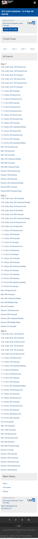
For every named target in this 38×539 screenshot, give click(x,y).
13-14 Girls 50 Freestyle (9, 286)
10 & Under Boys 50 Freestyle (12, 75)
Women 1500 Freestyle (9, 458)
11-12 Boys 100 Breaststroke (12, 230)
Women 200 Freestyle (9, 179)
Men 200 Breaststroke (9, 438)
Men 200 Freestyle (8, 155)
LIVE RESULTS (6, 508)
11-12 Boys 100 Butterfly (10, 234)
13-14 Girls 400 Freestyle (10, 418)
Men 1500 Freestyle (8, 430)
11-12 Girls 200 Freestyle (10, 382)
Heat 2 (14, 49)
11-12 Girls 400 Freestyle (10, 103)
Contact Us (4, 536)
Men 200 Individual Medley (11, 159)
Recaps (5, 491)
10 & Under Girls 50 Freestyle (12, 87)
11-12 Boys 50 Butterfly (10, 370)
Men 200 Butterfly (7, 442)
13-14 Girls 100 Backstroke (11, 131)
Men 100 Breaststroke (9, 147)
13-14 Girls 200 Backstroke (11, 414)
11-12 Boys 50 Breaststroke (11, 99)
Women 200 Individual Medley (12, 183)
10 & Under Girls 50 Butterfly (11, 226)
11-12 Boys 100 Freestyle (10, 362)
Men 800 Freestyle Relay (10, 167)
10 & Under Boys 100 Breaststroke (14, 71)
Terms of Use (15, 536)
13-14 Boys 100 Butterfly (10, 394)
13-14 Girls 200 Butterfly (10, 278)
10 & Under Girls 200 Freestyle (12, 214)
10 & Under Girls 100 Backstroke (13, 79)
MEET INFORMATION (9, 506)
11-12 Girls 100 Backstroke (11, 374)
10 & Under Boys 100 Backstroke (13, 67)
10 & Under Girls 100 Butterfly (12, 346)
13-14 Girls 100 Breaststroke (11, 406)
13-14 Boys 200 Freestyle (10, 123)
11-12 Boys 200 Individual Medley (13, 366)
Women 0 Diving (7, 450)
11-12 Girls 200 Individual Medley (13, 386)
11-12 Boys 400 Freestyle (10, 91)
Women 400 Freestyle (9, 314)
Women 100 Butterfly (9, 175)
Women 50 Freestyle (8, 326)
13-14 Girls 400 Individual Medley (13, 282)
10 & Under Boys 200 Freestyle (12, 198)
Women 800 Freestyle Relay (11, 191)
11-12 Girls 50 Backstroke (10, 107)
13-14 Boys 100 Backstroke (11, 115)
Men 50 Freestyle (7, 306)
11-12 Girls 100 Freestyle (10, 378)
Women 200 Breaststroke (10, 466)
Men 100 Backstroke (8, 290)
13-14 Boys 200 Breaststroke (12, 119)
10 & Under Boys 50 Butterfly (12, 210)
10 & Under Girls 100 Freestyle (12, 350)
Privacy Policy (26, 536)
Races (5, 483)
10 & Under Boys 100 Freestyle (12, 338)
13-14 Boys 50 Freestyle (10, 270)
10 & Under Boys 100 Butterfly (12, 334)
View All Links (10, 29)
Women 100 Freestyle (9, 454)
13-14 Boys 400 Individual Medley (13, 266)
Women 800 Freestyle (9, 187)
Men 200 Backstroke (8, 434)
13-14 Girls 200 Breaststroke (11, 135)
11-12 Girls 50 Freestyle (9, 254)
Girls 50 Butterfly (7, 422)
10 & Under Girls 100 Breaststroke (14, 83)
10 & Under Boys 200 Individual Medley (15, 202)
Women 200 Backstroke (10, 462)
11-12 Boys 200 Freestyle (10, 238)
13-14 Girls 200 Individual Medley (13, 143)
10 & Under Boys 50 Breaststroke (13, 206)
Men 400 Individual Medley (11, 298)
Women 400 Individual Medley (12, 318)
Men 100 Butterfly (7, 151)
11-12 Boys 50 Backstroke (10, 95)
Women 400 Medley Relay (10, 322)
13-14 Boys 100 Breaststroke (12, 390)
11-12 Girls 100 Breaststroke (11, 246)
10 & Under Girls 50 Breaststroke (13, 222)
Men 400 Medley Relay (9, 302)
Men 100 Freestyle (8, 426)
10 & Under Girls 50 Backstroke (12, 354)
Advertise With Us (6, 538)
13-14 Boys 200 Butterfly (10, 262)
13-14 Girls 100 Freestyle (10, 274)
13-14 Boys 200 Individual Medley (13, 127)
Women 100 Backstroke (10, 310)
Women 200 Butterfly (9, 470)
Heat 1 (5, 49)
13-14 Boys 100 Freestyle (10, 258)
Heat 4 (32, 49)
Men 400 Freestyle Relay (10, 446)
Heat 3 (23, 49)
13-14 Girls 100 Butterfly (10, 410)
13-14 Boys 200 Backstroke (11, 398)
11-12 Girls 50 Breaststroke (11, 111)
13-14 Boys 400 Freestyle (10, 402)
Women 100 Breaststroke (10, 171)
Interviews (7, 487)
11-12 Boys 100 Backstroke (11, 358)
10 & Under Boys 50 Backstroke (13, 342)
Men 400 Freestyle (8, 294)
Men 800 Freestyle (8, 163)
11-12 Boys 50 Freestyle (10, 242)
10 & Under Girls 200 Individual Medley (15, 218)
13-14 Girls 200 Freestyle (10, 139)
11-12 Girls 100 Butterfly (10, 250)
